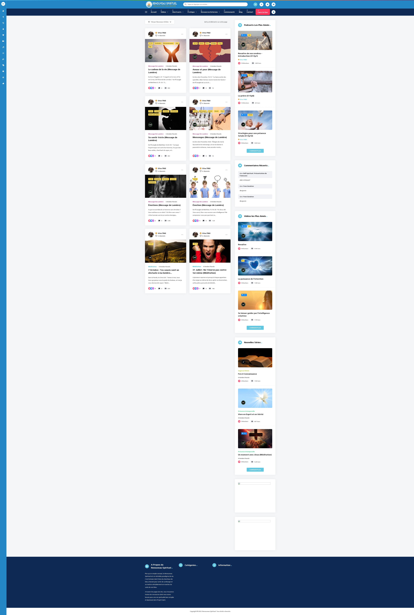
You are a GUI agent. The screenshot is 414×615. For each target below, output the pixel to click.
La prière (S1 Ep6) (246, 96)
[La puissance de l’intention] (255, 265)
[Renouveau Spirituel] (161, 4)
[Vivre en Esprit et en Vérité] (255, 398)
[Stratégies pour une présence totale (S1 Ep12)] (255, 120)
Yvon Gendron (248, 186)
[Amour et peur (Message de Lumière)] (210, 50)
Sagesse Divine (243, 371)
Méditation (152, 266)
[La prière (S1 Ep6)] (255, 81)
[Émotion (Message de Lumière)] (210, 186)
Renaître (242, 244)
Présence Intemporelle (246, 411)
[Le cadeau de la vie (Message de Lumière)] (165, 50)
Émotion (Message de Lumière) (208, 205)
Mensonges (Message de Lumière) (210, 137)
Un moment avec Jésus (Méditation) (255, 455)
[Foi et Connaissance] (255, 357)
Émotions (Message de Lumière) (164, 205)
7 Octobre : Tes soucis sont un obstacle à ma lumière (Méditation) (163, 273)
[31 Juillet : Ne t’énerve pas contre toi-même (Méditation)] (210, 251)
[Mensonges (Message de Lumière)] (210, 118)
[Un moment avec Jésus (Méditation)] (255, 438)
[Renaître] (255, 231)
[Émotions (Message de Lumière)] (165, 186)
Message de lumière (155, 66)
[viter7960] (151, 34)
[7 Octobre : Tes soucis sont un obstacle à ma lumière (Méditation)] (165, 251)
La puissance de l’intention (250, 279)
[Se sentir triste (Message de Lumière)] (165, 118)
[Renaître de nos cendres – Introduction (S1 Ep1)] (255, 40)
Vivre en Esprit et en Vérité (250, 414)
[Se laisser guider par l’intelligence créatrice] (255, 300)
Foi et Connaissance (247, 374)
